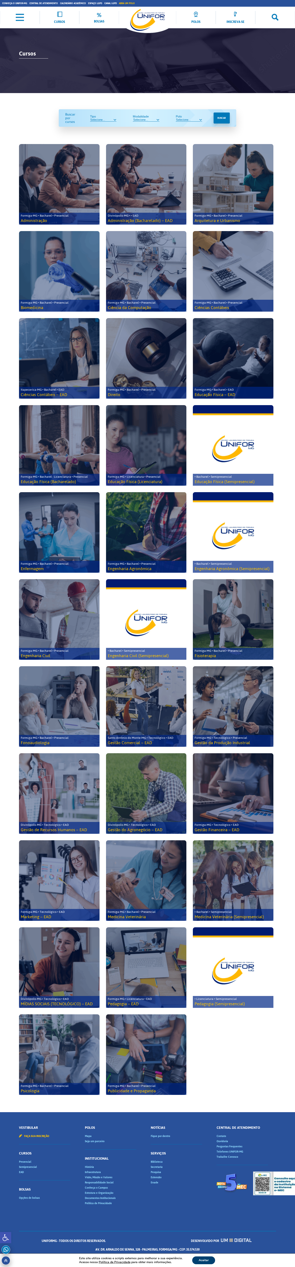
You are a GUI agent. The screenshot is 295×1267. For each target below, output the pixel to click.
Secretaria (157, 1167)
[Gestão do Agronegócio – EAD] (146, 793)
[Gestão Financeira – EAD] (233, 793)
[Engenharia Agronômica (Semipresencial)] (233, 532)
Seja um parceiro (95, 1141)
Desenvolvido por (205, 1241)
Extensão (156, 1177)
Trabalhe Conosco (227, 1156)
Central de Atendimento (43, 3)
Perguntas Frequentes (229, 1146)
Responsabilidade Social (99, 1182)
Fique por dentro (160, 1136)
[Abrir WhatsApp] (284, 1256)
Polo (179, 116)
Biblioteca (157, 1161)
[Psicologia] (59, 1054)
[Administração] (59, 184)
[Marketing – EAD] (59, 880)
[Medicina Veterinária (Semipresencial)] (233, 880)
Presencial (25, 1161)
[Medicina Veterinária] (146, 880)
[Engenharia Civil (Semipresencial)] (146, 619)
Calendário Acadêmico (73, 3)
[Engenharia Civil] (59, 619)
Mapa (88, 1136)
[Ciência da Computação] (146, 271)
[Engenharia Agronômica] (146, 532)
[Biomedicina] (59, 271)
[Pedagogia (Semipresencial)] (233, 967)
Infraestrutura (93, 1172)
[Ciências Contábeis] (233, 271)
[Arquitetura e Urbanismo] (233, 184)
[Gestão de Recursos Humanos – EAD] (59, 793)
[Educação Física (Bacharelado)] (59, 445)
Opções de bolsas (29, 1197)
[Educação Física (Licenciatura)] (146, 445)
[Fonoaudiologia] (59, 706)
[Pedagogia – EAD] (146, 967)
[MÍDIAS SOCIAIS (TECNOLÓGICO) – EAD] (59, 967)
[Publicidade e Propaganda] (146, 1054)
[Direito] (146, 358)
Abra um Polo (127, 3)
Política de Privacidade (98, 1203)
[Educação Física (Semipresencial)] (233, 445)
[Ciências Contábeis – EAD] (59, 358)
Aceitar (204, 1260)
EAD (21, 1172)
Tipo (93, 116)
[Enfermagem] (59, 532)
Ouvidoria (222, 1141)
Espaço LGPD (95, 3)
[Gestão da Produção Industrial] (233, 706)
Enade (154, 1182)
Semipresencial (28, 1167)
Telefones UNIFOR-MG (230, 1151)
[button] (5, 1237)
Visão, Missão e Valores (98, 1177)
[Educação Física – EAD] (233, 358)
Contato (221, 1136)
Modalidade (141, 116)
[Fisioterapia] (233, 619)
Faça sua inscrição (36, 1136)
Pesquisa (156, 1172)
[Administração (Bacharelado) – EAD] (146, 184)
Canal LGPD (110, 3)
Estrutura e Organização (99, 1193)
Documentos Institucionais (100, 1198)
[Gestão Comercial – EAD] (146, 706)
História (89, 1167)
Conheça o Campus (96, 1187)
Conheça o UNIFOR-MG (14, 3)
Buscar (221, 118)
